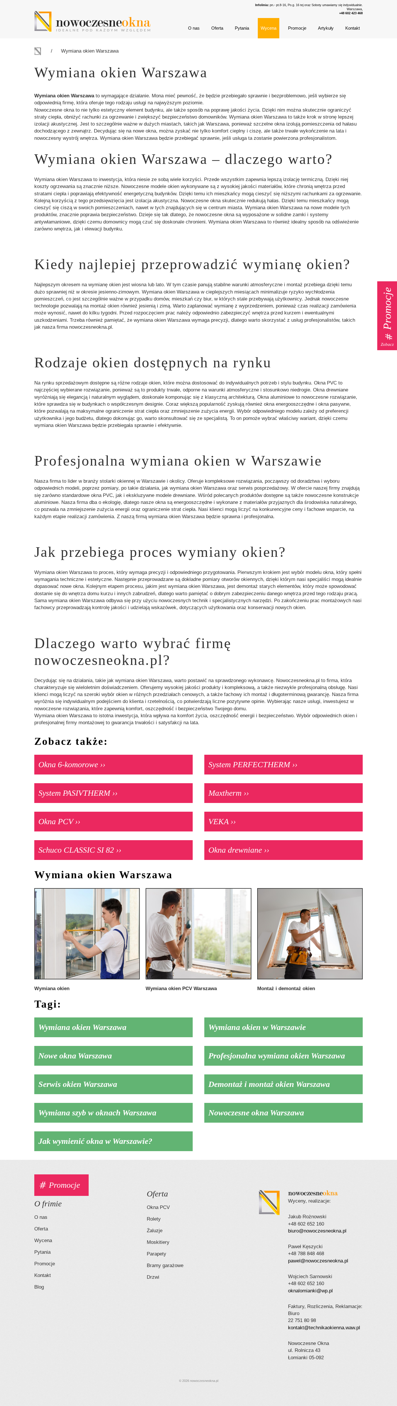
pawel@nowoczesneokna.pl (318, 1261)
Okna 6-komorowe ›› (71, 764)
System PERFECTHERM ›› (252, 764)
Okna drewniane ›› (238, 849)
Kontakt (352, 28)
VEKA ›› (222, 821)
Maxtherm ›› (228, 792)
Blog (39, 1287)
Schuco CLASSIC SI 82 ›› (79, 849)
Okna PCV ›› (59, 821)
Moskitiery (158, 1242)
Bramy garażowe (165, 1265)
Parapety (156, 1254)
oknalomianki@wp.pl (310, 1291)
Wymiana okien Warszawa (90, 51)
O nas (194, 28)
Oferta (217, 28)
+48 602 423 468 (351, 13)
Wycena (268, 28)
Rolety (154, 1219)
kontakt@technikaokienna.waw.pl (324, 1327)
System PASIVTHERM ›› (77, 792)
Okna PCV (158, 1207)
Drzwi (153, 1277)
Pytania (242, 28)
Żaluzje (154, 1230)
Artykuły (326, 28)
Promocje (297, 28)
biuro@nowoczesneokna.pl (317, 1231)
